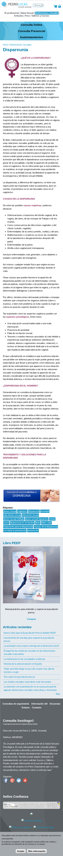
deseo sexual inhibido (14, 519)
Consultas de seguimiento (15, 703)
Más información (36, 851)
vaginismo (22, 511)
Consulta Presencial (31, 31)
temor (6, 522)
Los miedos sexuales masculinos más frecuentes (27, 682)
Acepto (20, 851)
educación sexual (30, 515)
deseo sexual (10, 511)
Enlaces (26, 707)
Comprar (31, 619)
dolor (37, 522)
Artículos (18, 15)
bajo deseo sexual (12, 515)
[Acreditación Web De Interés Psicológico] (31, 814)
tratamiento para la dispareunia (18, 526)
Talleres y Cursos (40, 15)
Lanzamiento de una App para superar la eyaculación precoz (29, 639)
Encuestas (55, 703)
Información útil (39, 703)
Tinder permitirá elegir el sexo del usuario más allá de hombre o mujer (29, 670)
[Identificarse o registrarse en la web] (60, 6)
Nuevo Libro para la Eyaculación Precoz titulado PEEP (30, 633)
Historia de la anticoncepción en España (23, 664)
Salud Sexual (27, 13)
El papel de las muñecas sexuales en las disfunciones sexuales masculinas (29, 652)
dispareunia (33, 511)
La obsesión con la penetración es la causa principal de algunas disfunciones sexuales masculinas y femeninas (30, 688)
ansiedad (45, 511)
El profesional (12, 13)
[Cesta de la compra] (55, 6)
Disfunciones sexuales (46, 13)
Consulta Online (31, 24)
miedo (52, 519)
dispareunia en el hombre (22, 522)
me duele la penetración (15, 530)
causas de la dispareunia (46, 526)
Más (58, 694)
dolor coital (46, 522)
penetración (33, 530)
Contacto (36, 707)
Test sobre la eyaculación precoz (19, 677)
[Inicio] (16, 7)
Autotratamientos (31, 37)
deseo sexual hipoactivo (36, 519)
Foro (27, 15)
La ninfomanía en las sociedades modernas (24, 659)
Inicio (5, 44)
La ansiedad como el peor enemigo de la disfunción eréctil (31, 646)
